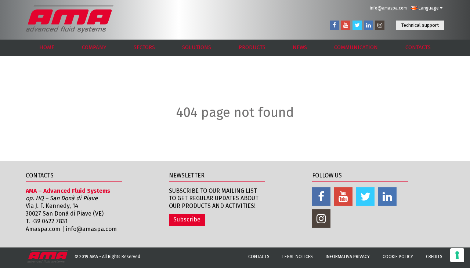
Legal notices (297, 256)
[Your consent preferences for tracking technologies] (457, 255)
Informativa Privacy (348, 256)
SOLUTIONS (196, 47)
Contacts (259, 256)
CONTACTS (418, 47)
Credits (434, 256)
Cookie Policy (398, 256)
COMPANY (94, 47)
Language (428, 8)
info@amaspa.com (388, 8)
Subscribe (186, 219)
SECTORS (144, 47)
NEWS (300, 47)
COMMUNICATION (356, 47)
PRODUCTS (252, 47)
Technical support (420, 25)
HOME (46, 47)
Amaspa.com (43, 228)
